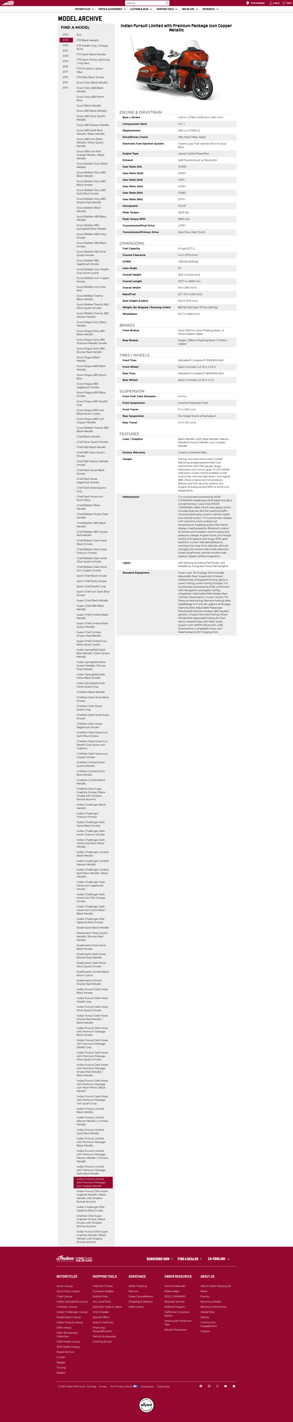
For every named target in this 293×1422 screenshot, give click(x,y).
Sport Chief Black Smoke (92, 575)
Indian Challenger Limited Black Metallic (93, 854)
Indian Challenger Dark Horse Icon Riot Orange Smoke (91, 898)
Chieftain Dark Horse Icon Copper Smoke (92, 755)
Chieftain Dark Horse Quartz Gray (89, 708)
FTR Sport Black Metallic (91, 54)
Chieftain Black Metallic (91, 692)
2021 (65, 50)
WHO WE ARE (188, 9)
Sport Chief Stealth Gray (91, 586)
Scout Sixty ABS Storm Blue (90, 98)
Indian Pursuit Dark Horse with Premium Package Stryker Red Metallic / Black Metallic (92, 1070)
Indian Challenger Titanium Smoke (87, 815)
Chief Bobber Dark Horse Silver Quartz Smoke (92, 560)
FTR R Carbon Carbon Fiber (90, 70)
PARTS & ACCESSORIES (110, 9)
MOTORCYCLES (82, 9)
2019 (65, 61)
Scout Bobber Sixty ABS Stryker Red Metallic (91, 200)
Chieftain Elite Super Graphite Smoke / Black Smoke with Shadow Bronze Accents (91, 794)
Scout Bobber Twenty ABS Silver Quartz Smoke (93, 306)
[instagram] (209, 1386)
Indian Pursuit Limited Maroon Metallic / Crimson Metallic (92, 1121)
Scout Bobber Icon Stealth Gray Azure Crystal (93, 271)
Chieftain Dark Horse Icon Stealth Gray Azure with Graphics (92, 745)
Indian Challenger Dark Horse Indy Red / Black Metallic (91, 843)
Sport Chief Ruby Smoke (92, 581)
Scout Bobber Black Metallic (89, 209)
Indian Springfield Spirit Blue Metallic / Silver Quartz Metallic (93, 653)
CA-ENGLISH (217, 1259)
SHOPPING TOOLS (165, 9)
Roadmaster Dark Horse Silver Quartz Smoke (91, 964)
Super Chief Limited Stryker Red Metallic (89, 634)
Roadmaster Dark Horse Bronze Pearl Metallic (91, 956)
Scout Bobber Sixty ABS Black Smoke (91, 183)
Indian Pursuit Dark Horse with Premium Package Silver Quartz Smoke (92, 1056)
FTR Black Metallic (88, 40)
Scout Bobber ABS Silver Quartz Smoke (91, 253)
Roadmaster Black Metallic (93, 927)
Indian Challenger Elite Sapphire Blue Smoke (91, 921)
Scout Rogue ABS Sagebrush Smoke (88, 385)
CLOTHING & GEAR (139, 9)
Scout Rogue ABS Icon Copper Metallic (90, 420)
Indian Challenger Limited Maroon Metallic (93, 863)
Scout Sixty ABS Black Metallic (90, 90)
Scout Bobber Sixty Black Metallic (92, 165)
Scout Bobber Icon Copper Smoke (93, 280)
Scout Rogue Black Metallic (88, 359)
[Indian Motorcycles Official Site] (8, 3)
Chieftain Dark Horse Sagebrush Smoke (89, 725)
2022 (65, 45)
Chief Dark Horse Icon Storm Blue (90, 498)
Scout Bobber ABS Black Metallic (92, 218)
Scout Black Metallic (89, 105)
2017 (65, 71)
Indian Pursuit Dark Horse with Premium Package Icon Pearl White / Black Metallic (92, 1086)
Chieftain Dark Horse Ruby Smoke (93, 717)
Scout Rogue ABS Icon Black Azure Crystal (90, 412)
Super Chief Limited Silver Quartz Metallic (92, 625)
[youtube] (225, 1386)
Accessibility (147, 1386)
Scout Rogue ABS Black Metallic (91, 368)
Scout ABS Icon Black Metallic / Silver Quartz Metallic (90, 143)
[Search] (166, 3)
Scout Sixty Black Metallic (92, 82)
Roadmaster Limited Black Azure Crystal (93, 973)
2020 (66, 55)
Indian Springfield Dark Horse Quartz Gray (91, 685)
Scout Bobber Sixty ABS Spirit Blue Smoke (91, 192)
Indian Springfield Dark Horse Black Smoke (91, 676)
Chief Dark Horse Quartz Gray (91, 489)
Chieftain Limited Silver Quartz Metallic (91, 764)
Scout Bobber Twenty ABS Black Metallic (93, 429)
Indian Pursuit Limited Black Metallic (90, 1110)
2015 (65, 82)
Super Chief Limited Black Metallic (92, 616)
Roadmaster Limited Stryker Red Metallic (89, 982)
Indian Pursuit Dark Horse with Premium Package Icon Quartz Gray (92, 1100)
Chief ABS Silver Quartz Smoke (91, 454)
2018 (65, 66)
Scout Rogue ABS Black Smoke (91, 394)
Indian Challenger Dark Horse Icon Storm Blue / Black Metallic (91, 910)
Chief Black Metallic (88, 436)
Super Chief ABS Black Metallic (90, 607)
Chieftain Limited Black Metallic (91, 782)
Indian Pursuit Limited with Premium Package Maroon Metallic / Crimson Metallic (92, 1156)
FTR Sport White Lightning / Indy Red (93, 61)
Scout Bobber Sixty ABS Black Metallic (91, 174)
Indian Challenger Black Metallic (91, 806)
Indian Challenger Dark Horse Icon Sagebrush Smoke (91, 886)
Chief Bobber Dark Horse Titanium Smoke (92, 551)
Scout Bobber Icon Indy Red (91, 288)
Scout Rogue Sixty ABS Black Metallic (91, 333)
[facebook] (201, 1386)
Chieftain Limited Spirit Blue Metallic (91, 773)
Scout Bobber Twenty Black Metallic (90, 297)
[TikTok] (234, 1386)
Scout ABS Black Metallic (92, 110)
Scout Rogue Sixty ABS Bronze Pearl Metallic (91, 350)
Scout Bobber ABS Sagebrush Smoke (88, 262)
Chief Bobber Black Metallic (88, 507)
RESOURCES (209, 9)
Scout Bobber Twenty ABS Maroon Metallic (93, 315)
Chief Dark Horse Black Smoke (91, 472)
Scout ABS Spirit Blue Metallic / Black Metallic (91, 132)
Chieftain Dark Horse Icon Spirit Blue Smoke (92, 734)
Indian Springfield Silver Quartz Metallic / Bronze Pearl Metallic (91, 666)
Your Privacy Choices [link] (121, 1386)
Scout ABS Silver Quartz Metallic (91, 118)
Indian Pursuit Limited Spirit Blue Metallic (90, 1131)
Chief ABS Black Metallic (91, 447)
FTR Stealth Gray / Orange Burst (92, 47)
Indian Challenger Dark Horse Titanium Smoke (91, 833)
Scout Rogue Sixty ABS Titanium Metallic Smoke (92, 341)
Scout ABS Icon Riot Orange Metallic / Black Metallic (91, 155)
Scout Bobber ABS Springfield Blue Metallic (92, 227)
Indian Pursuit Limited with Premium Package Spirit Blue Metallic (91, 1170)
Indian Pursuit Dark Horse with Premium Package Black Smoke (92, 1032)
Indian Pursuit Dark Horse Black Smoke (92, 991)
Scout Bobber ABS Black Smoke (92, 245)
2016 (65, 77)
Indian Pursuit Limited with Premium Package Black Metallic (91, 1142)
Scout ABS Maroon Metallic (93, 125)
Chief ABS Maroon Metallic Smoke (93, 463)
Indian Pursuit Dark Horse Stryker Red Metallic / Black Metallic (92, 1019)
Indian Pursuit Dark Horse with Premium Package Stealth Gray (92, 1044)
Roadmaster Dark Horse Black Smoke (91, 947)
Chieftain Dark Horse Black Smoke (93, 699)
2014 (65, 87)
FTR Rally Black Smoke (90, 77)
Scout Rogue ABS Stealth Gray (92, 403)
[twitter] (217, 1386)
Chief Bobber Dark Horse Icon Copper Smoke (92, 569)
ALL (79, 34)
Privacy (103, 1386)
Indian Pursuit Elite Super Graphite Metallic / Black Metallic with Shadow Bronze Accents (92, 1196)
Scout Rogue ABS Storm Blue (92, 377)
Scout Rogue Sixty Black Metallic (92, 324)
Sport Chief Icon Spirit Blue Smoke (93, 593)
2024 (66, 34)
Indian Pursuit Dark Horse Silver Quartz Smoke (92, 1008)
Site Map (91, 1386)
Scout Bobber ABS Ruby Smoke (91, 236)
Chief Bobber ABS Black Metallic (91, 525)
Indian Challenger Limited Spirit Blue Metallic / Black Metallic (93, 873)
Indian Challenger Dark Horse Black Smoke (91, 824)
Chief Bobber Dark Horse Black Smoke (92, 542)
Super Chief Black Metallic (92, 600)
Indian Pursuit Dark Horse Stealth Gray (92, 1000)
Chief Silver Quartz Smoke (92, 442)
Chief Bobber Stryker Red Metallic (92, 516)
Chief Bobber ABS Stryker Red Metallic (92, 533)
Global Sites (163, 1386)
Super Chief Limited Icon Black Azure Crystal (92, 643)
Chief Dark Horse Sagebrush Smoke (88, 480)
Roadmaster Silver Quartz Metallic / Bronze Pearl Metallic (92, 936)
